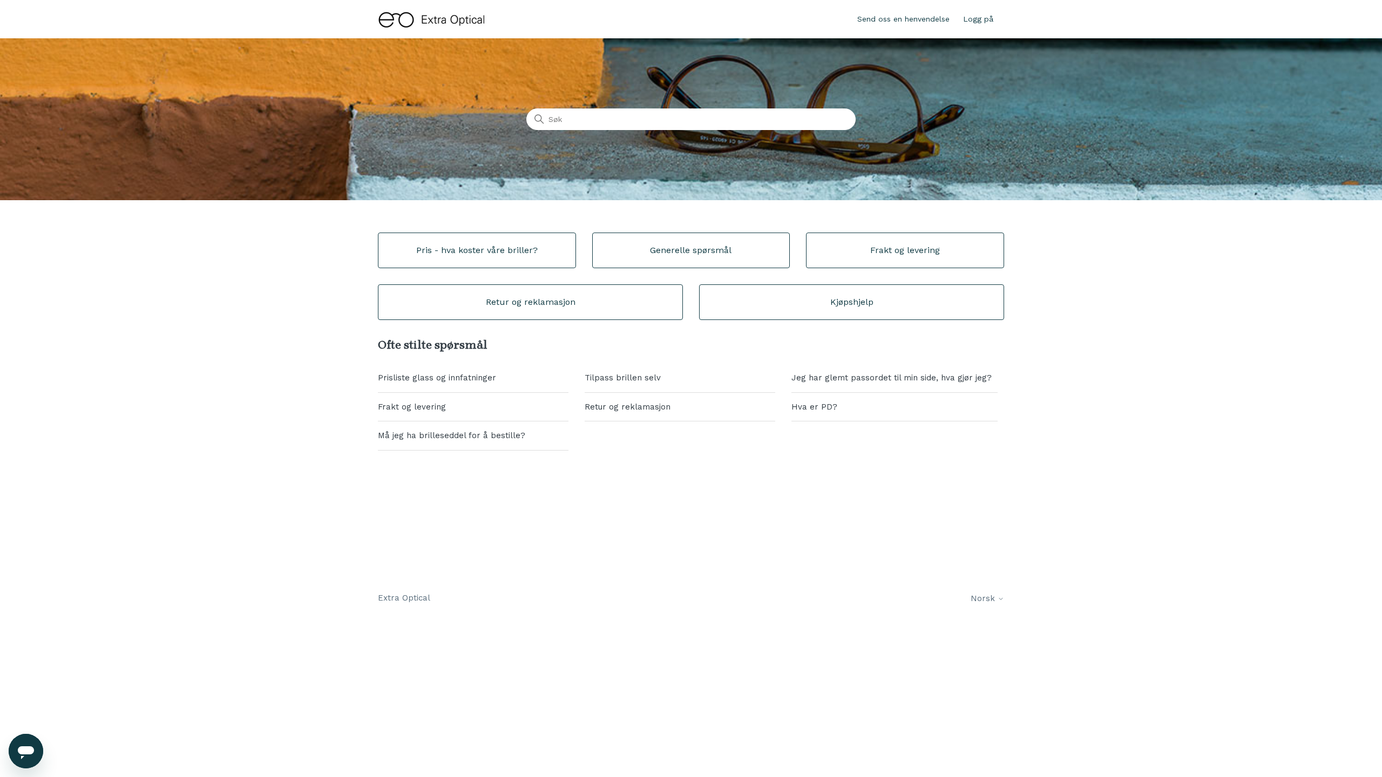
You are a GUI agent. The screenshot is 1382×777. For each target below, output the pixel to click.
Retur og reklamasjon (627, 407)
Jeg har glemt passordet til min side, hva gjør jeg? (891, 378)
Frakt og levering (412, 407)
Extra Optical (404, 598)
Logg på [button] (978, 19)
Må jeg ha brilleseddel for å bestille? (451, 435)
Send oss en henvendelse (903, 19)
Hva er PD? (814, 407)
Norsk (984, 598)
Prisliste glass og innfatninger (437, 378)
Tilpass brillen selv (623, 378)
